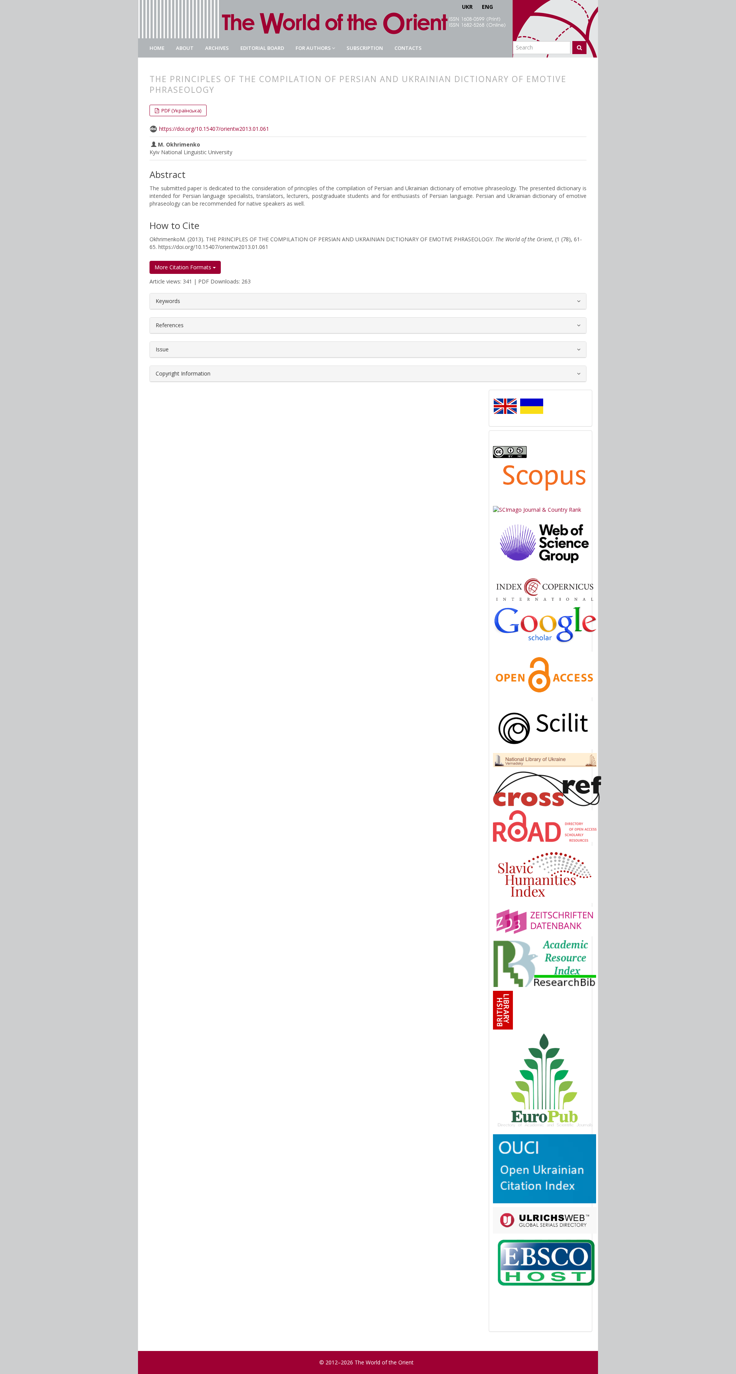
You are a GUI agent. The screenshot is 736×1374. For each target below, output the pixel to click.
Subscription (365, 47)
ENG (487, 6)
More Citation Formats (183, 267)
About (185, 47)
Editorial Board (262, 47)
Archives (217, 47)
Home (157, 47)
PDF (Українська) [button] (180, 110)
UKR (467, 6)
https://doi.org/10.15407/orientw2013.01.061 (214, 128)
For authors (314, 47)
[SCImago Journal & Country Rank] (537, 509)
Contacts (408, 47)
